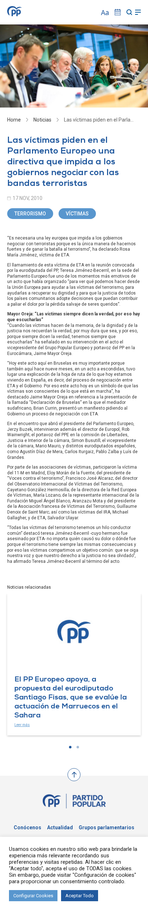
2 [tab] (78, 747)
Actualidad (60, 827)
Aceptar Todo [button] (79, 895)
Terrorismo (30, 213)
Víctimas (77, 213)
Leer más (22, 725)
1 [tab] (70, 747)
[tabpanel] (74, 664)
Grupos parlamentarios (106, 827)
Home (14, 120)
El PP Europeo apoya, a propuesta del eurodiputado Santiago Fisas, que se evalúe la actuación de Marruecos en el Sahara (70, 698)
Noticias (42, 120)
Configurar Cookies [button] (33, 895)
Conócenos (27, 827)
